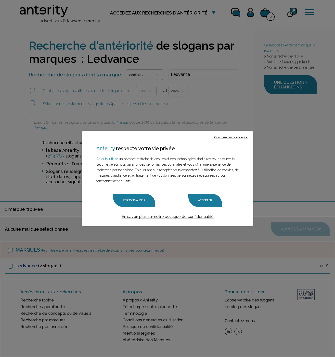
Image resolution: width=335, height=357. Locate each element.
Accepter (205, 200)
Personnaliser (134, 200)
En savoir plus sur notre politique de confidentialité (168, 216)
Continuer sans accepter (231, 137)
